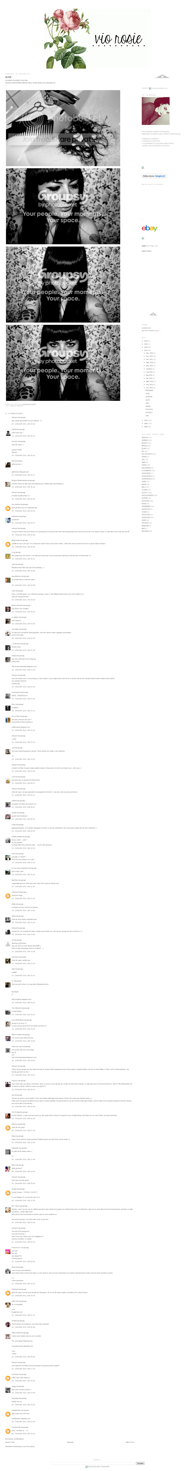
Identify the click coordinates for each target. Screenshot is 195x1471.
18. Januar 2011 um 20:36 (23, 547)
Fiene (14, 853)
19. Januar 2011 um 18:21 (23, 1002)
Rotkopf (14, 928)
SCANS (144, 512)
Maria (14, 1136)
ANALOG (145, 437)
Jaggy (14, 1386)
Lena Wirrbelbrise (18, 1020)
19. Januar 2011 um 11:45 (23, 886)
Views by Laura (17, 1046)
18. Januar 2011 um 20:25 (23, 511)
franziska (15, 957)
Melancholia (16, 540)
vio (13, 940)
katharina (15, 516)
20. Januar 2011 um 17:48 (23, 1159)
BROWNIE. (149, 390)
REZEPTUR (146, 509)
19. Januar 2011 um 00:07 (23, 783)
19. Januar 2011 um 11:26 (23, 874)
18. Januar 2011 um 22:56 (23, 742)
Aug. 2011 (149, 365)
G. (12, 981)
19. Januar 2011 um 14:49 (23, 934)
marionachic (16, 692)
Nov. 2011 (149, 356)
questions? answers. (147, 251)
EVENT (144, 465)
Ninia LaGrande (17, 605)
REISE (144, 503)
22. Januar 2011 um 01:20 (23, 1242)
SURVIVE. (149, 397)
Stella (13, 904)
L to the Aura (16, 644)
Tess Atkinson (16, 1008)
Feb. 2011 (149, 384)
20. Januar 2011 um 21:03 (23, 1200)
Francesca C (16, 1247)
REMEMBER (146, 506)
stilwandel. (15, 1148)
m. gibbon (15, 617)
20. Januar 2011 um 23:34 (23, 1222)
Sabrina (14, 801)
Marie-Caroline (17, 1034)
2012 (146, 347)
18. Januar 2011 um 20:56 (23, 624)
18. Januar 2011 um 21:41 (23, 711)
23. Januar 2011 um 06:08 (23, 1327)
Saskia (14, 656)
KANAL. (148, 406)
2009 (146, 423)
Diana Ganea (16, 1333)
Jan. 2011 (149, 388)
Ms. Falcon (15, 1206)
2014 (146, 341)
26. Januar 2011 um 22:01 (23, 1433)
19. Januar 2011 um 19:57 (23, 1075)
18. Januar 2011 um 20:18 (23, 487)
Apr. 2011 (149, 378)
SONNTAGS (146, 517)
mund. (144, 246)
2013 (146, 344)
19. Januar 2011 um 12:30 (23, 910)
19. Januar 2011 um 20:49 (23, 1106)
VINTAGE (145, 523)
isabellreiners (16, 1410)
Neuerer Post (10, 1442)
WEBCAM (145, 526)
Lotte (13, 591)
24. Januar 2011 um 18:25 (23, 1405)
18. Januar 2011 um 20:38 (23, 571)
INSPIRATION (147, 479)
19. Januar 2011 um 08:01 (23, 807)
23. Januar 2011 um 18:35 (23, 1381)
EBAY (144, 462)
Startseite (70, 1442)
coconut (14, 777)
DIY (143, 451)
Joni (13, 748)
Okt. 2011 (149, 359)
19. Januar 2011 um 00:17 (23, 795)
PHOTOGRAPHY (148, 495)
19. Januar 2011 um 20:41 (23, 1089)
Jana (13, 564)
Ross (13, 704)
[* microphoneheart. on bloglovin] (154, 177)
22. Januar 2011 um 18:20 (23, 1295)
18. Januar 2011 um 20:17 (23, 475)
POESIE (144, 498)
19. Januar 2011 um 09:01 (23, 819)
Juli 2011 (149, 369)
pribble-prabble (17, 836)
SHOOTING (146, 514)
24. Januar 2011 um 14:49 (23, 1393)
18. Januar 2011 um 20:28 (23, 535)
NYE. (147, 416)
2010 (146, 420)
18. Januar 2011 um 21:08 (23, 650)
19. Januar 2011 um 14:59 (23, 951)
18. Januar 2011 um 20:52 (23, 600)
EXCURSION (146, 468)
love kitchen (16, 504)
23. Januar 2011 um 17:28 (23, 1369)
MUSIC (144, 484)
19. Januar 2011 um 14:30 (23, 922)
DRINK (144, 457)
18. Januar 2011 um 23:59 (23, 771)
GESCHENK (146, 473)
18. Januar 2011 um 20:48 (23, 585)
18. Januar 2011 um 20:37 (23, 559)
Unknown (15, 892)
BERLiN (144, 446)
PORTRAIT (20, 406)
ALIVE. (8, 77)
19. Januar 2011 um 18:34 (23, 1029)
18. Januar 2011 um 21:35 (23, 699)
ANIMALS (145, 440)
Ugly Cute (15, 1301)
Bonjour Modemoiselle (19, 480)
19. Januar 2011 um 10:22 (23, 848)
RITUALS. (149, 412)
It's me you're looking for (20, 868)
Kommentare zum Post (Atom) (24, 1446)
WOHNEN (145, 531)
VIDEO (144, 520)
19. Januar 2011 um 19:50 (23, 1041)
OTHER (144, 490)
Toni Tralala (16, 1112)
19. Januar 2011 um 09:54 (23, 831)
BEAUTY (13, 406)
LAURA (14, 429)
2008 (146, 426)
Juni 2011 (149, 372)
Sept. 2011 (150, 362)
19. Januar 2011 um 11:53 (23, 898)
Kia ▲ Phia (15, 716)
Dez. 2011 (149, 353)
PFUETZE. (149, 409)
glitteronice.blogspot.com (20, 472)
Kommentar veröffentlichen (14, 1439)
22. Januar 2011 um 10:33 (23, 1283)
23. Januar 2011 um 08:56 (23, 1357)
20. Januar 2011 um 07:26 (23, 1130)
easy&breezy (16, 576)
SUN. (147, 403)
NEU (143, 487)
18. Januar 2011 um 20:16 (23, 424)
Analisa (14, 1321)
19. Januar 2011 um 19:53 (23, 1060)
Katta (13, 1267)
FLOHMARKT (146, 470)
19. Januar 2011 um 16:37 (23, 975)
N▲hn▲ (15, 1080)
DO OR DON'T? (147, 454)
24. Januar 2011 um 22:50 (23, 1422)
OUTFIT (145, 493)
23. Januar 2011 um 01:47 (23, 1315)
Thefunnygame (17, 1258)
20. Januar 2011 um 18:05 (23, 1171)
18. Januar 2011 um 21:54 (23, 730)
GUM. (148, 393)
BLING (144, 448)
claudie (14, 812)
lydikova (14, 1124)
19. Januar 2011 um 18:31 (23, 1014)
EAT (143, 459)
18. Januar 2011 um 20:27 (23, 523)
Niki (13, 461)
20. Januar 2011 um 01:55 (23, 1118)
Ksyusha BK (16, 1427)
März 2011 (150, 381)
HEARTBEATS (147, 476)
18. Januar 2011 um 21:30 (23, 687)
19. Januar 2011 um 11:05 (23, 862)
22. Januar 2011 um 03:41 (23, 1261)
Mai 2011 (149, 375)
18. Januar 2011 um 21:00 (23, 638)
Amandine (15, 1398)
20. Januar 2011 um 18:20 (23, 1183)
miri (13, 1095)
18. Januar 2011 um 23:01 (23, 759)
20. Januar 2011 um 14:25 (23, 1142)
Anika (14, 916)
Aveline (14, 1189)
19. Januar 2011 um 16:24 (23, 963)
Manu (14, 1165)
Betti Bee (15, 880)
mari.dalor (15, 629)
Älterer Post (130, 1442)
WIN (143, 528)
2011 (146, 350)
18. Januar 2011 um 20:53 (23, 612)
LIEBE (144, 481)
